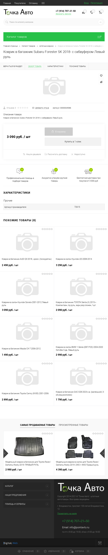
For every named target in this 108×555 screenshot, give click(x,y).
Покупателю (20, 3)
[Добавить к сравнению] (101, 81)
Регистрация (97, 3)
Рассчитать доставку (57, 154)
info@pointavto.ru (79, 527)
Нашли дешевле (33, 154)
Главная (7, 3)
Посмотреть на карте (67, 513)
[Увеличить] (54, 86)
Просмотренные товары (73, 424)
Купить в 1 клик (73, 141)
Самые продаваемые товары (37, 424)
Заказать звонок (63, 14)
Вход (86, 3)
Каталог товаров (17, 36)
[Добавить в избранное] (101, 75)
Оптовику (33, 3)
